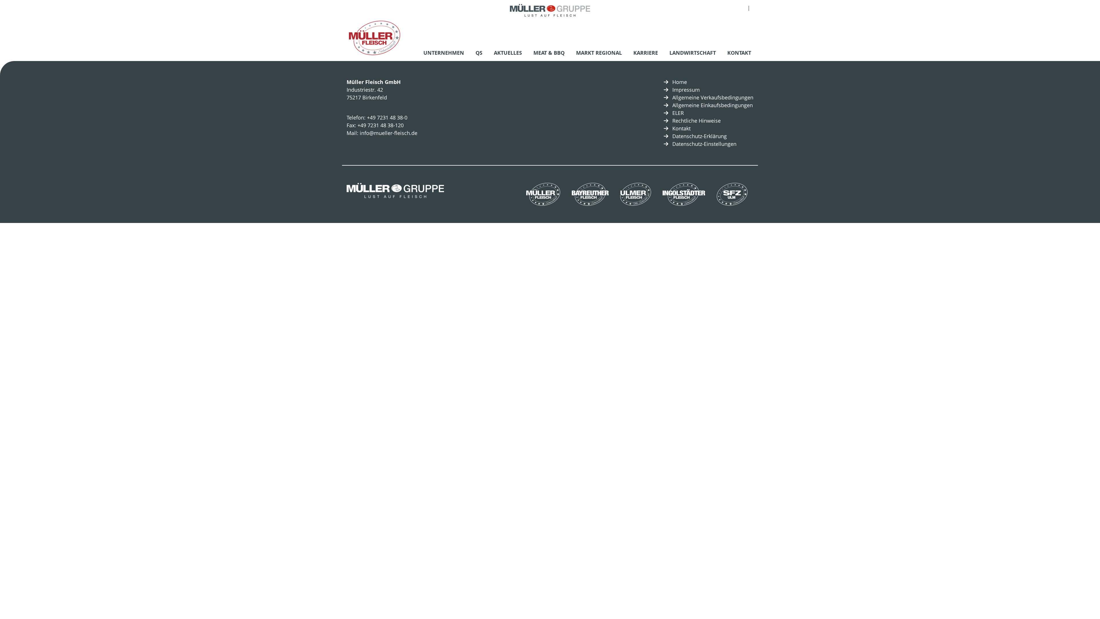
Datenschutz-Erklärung (699, 136)
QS (479, 52)
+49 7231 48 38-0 (387, 117)
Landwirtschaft (692, 52)
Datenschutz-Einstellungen (704, 143)
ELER (678, 112)
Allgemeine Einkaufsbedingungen (712, 105)
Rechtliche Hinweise (696, 120)
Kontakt (739, 52)
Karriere (645, 52)
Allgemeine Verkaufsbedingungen (712, 97)
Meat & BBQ (549, 52)
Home (679, 82)
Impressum (686, 89)
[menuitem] (445, 53)
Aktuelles (508, 52)
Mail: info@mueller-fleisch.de (382, 133)
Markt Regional (599, 52)
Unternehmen (443, 52)
